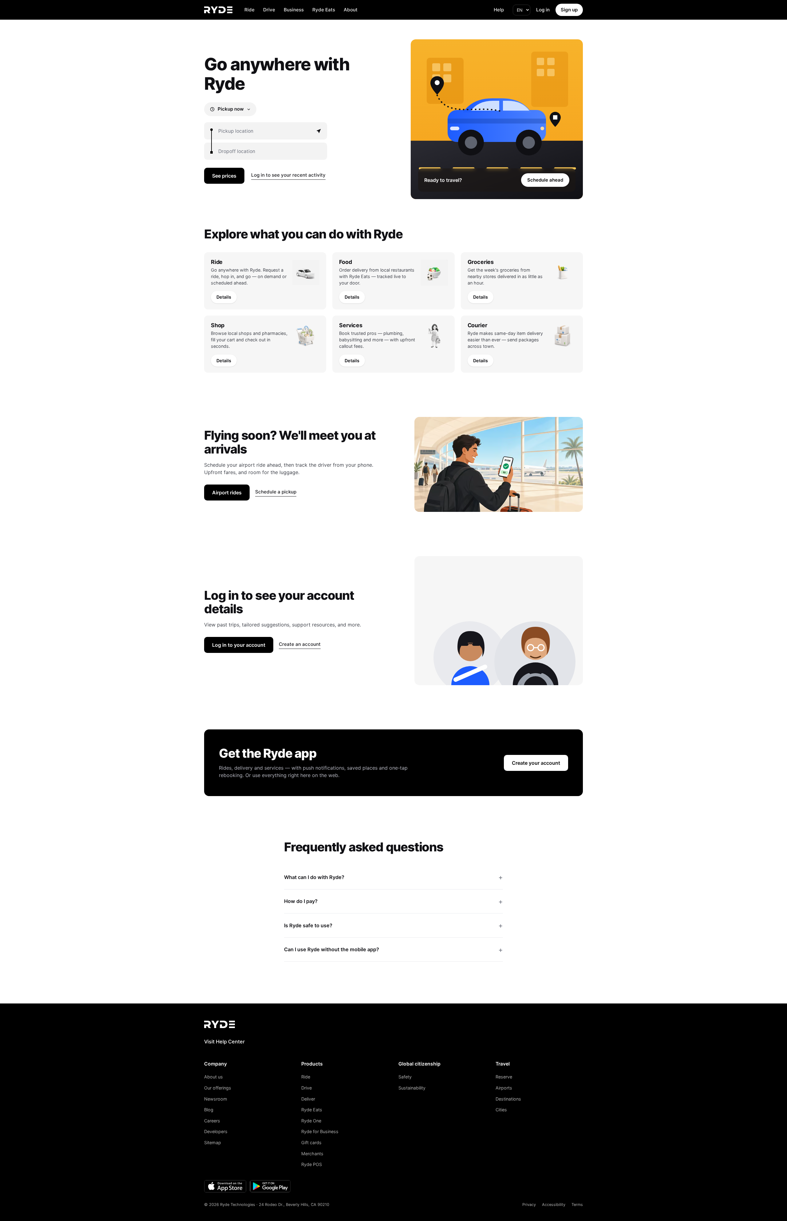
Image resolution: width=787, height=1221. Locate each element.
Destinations (508, 1098)
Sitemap (212, 1142)
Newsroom (215, 1098)
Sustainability (411, 1087)
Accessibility (553, 1204)
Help (499, 10)
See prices (224, 176)
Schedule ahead (545, 180)
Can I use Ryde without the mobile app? (331, 949)
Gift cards (311, 1142)
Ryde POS (311, 1164)
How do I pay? (301, 901)
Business (294, 10)
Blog (208, 1109)
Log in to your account (238, 645)
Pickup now (231, 109)
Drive (269, 10)
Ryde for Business (319, 1131)
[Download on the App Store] (225, 1186)
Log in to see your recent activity (288, 175)
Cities (501, 1109)
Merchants (312, 1153)
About (351, 10)
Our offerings (217, 1087)
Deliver (308, 1098)
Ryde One (311, 1120)
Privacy (529, 1204)
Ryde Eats (323, 10)
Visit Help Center (224, 1041)
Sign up (569, 10)
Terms (577, 1204)
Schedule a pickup (275, 492)
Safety (405, 1076)
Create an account (300, 644)
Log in (543, 10)
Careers (212, 1120)
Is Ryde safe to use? (308, 925)
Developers (215, 1131)
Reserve (504, 1076)
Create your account (536, 763)
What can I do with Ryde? (314, 877)
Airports (504, 1087)
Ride (249, 10)
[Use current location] (318, 131)
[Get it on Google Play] (270, 1186)
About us (213, 1076)
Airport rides (227, 492)
